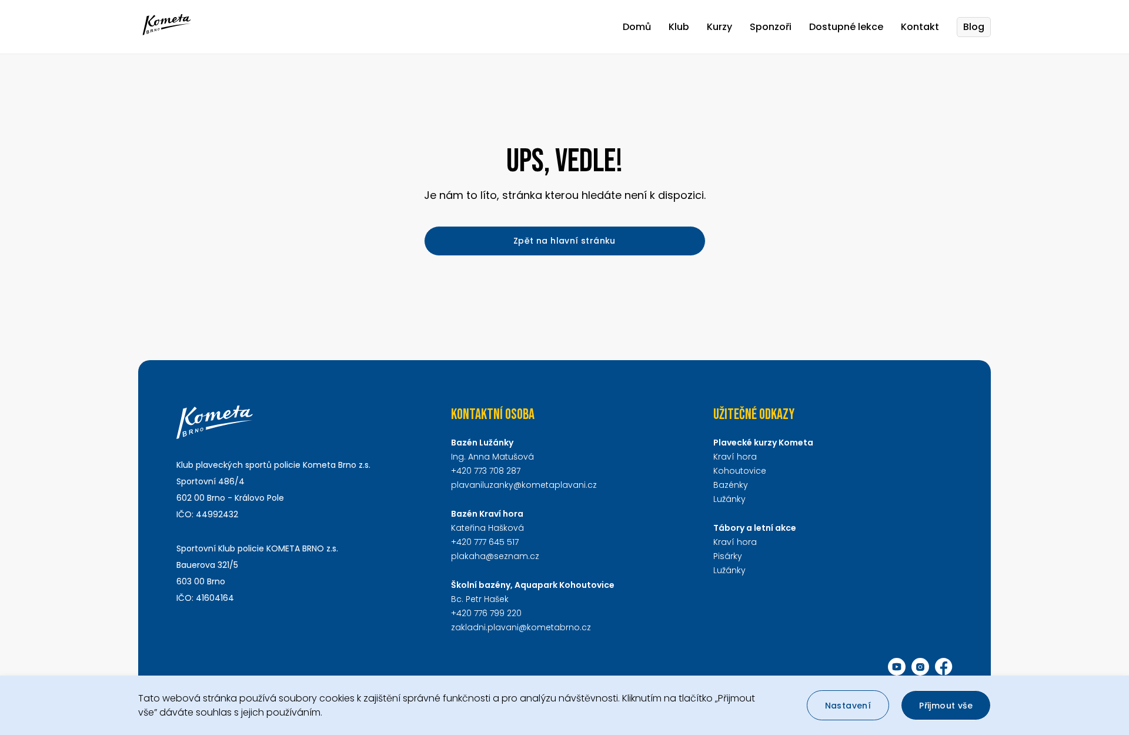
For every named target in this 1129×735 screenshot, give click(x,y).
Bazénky (730, 485)
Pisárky (727, 556)
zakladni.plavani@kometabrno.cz (521, 627)
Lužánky (729, 499)
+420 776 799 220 (486, 613)
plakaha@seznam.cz (495, 556)
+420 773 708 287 (485, 471)
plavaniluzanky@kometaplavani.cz (524, 485)
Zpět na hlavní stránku (564, 241)
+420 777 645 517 (485, 542)
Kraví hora (735, 457)
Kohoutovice (739, 471)
